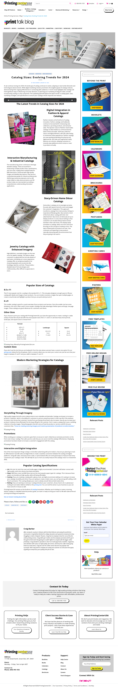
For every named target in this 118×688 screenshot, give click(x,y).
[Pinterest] (90, 681)
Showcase (67, 28)
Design (84, 10)
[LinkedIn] (87, 681)
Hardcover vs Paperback (89, 428)
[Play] (6, 100)
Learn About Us (96, 629)
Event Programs (87, 434)
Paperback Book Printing (89, 431)
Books (14, 28)
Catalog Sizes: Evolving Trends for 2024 (35, 16)
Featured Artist (77, 28)
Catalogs (31, 73)
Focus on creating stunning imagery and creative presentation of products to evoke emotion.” (45, 426)
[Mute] (65, 100)
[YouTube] (85, 681)
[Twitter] (81, 681)
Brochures (45, 672)
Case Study (58, 28)
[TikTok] (89, 681)
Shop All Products (9, 10)
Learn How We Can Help (59, 632)
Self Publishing (31, 28)
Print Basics (23, 505)
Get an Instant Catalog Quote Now (15, 497)
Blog (62, 663)
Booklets (7, 28)
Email (86, 532)
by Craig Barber (35, 82)
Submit (87, 541)
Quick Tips (41, 28)
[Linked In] (74, 513)
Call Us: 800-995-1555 (59, 601)
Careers (63, 672)
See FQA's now (96, 574)
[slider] (33, 100)
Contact (63, 666)
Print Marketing (47, 73)
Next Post (70, 519)
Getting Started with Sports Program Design (94, 441)
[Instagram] (83, 681)
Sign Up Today (96, 668)
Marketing (49, 28)
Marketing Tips (14, 505)
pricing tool (7, 352)
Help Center (108, 10)
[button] (70, 3)
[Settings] (74, 100)
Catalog (7, 505)
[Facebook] (80, 681)
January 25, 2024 (44, 82)
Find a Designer (66, 675)
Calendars (21, 28)
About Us (63, 669)
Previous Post (11, 519)
